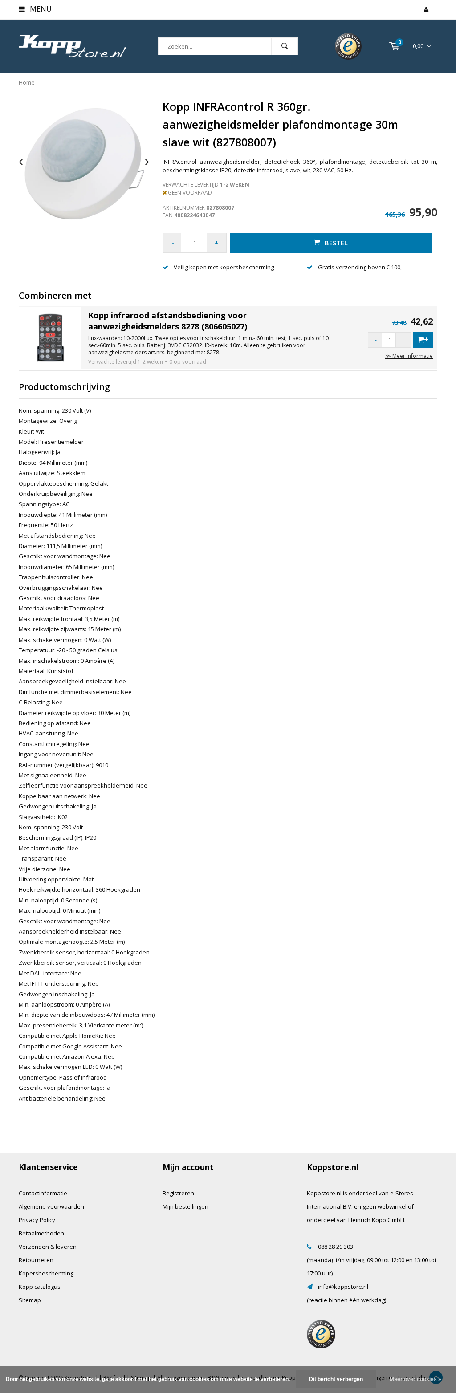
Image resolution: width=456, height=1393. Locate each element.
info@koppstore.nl (343, 1287)
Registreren (178, 1193)
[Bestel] (423, 340)
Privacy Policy (37, 1220)
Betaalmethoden (41, 1233)
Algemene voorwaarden (51, 1206)
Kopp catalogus (40, 1287)
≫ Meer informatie (409, 356)
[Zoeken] (284, 46)
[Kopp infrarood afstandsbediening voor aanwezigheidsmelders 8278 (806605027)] (50, 337)
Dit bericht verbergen (336, 1379)
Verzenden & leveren (48, 1247)
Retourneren (36, 1260)
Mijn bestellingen (185, 1206)
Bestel (336, 242)
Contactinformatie (43, 1193)
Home (27, 82)
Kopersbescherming (46, 1273)
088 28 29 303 (335, 1247)
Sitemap (30, 1300)
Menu (40, 9)
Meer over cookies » (415, 1379)
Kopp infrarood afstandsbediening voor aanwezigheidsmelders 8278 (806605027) (167, 321)
